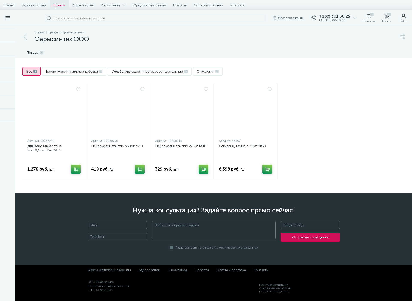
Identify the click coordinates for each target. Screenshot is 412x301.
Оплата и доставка (208, 5)
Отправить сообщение (310, 237)
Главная (9, 5)
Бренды (59, 5)
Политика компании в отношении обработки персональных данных (275, 288)
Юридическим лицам (149, 5)
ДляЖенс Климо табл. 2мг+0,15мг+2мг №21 (44, 148)
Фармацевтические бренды (109, 270)
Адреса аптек (83, 5)
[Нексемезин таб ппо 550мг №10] (117, 112)
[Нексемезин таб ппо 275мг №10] (181, 112)
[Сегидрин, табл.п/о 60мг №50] (245, 112)
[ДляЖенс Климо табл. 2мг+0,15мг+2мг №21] (54, 112)
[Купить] (76, 169)
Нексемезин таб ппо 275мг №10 (180, 146)
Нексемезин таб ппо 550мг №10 (117, 146)
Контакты (237, 5)
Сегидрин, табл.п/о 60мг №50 (242, 146)
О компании (110, 5)
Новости (180, 5)
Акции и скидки (34, 5)
